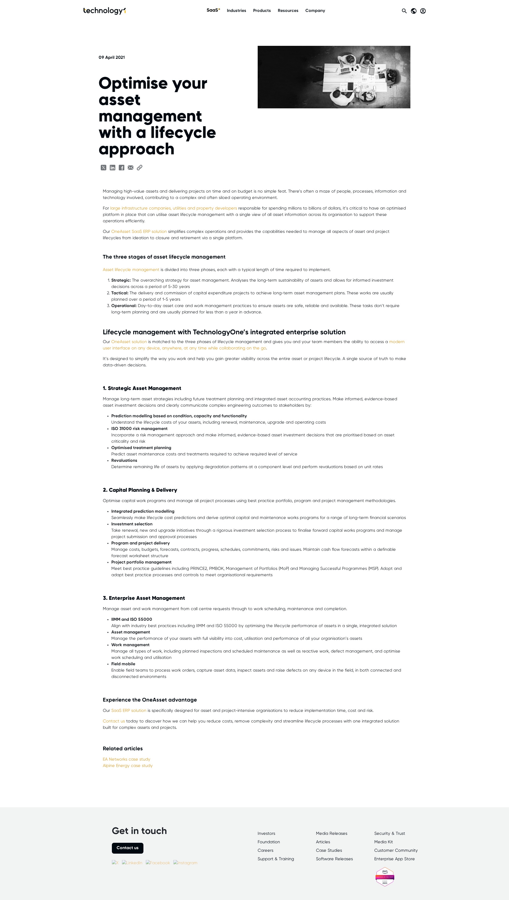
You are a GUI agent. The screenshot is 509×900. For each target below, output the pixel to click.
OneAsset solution (129, 342)
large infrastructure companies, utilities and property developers (173, 208)
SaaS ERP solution (128, 711)
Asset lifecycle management (131, 270)
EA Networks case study (126, 759)
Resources (288, 11)
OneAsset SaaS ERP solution (139, 232)
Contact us (114, 721)
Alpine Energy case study (128, 766)
